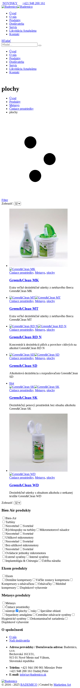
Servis (13, 27)
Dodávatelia (16, 23)
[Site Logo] (17, 6)
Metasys (40, 272)
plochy (51, 272)
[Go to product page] (43, 240)
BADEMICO (28, 684)
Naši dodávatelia (19, 640)
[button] (6, 40)
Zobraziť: (8, 203)
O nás (13, 16)
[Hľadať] (39, 45)
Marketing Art (62, 684)
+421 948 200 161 (33, 3)
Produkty (15, 20)
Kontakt (14, 34)
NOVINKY (10, 3)
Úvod (12, 13)
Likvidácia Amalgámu (23, 30)
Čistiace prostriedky (21, 272)
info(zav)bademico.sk (33, 674)
